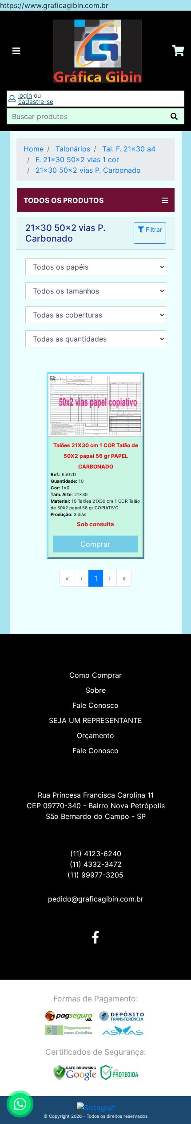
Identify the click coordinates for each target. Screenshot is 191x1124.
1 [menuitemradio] (95, 578)
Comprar (95, 544)
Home (34, 148)
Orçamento (95, 735)
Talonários (73, 148)
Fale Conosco (95, 705)
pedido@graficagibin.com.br (95, 898)
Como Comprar (95, 675)
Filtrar (153, 229)
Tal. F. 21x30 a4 (128, 148)
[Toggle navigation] (16, 51)
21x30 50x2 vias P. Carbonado (88, 170)
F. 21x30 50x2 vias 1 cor (77, 159)
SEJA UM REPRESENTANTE (95, 720)
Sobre (96, 690)
